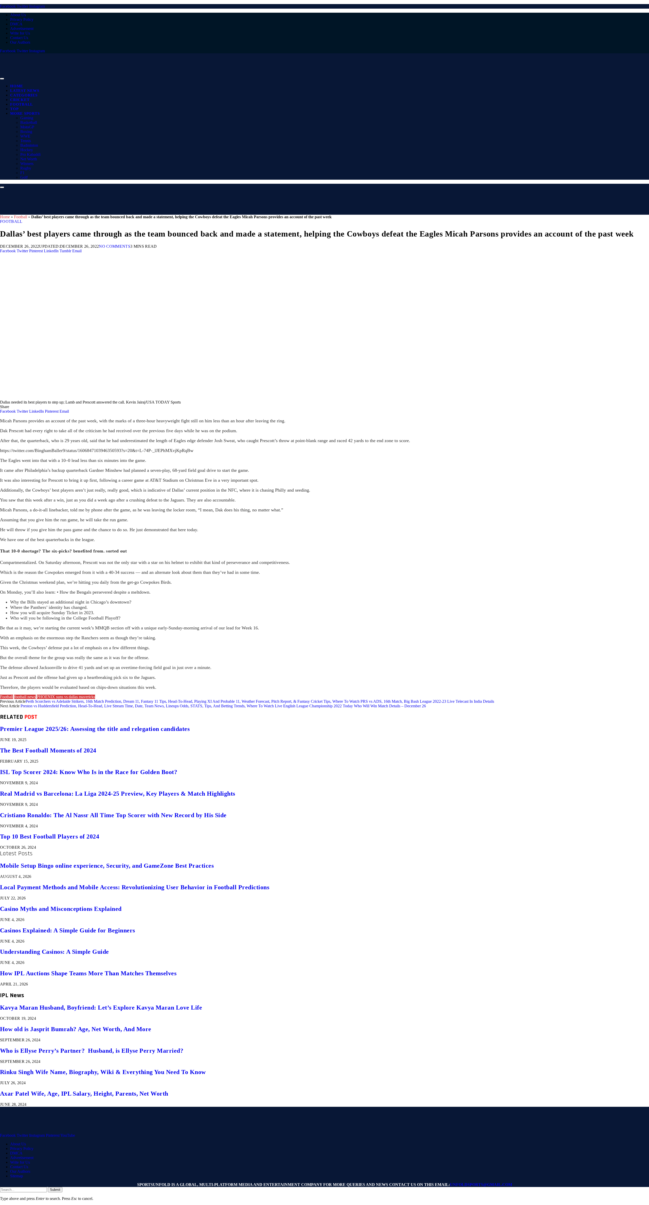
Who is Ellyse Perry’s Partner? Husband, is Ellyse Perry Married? (91, 1050)
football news (25, 697)
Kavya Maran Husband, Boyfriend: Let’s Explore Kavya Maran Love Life (101, 1007)
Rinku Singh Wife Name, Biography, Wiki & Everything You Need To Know (103, 1072)
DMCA (16, 24)
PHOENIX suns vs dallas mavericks (66, 697)
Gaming (26, 118)
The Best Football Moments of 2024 (48, 750)
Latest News (24, 91)
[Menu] (2, 78)
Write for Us (20, 33)
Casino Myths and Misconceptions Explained (61, 909)
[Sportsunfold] (132, 77)
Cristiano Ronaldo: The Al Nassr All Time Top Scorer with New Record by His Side (113, 815)
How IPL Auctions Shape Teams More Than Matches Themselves (88, 973)
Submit (55, 1190)
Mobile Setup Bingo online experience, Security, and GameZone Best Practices (107, 865)
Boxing (26, 131)
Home (16, 86)
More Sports (25, 113)
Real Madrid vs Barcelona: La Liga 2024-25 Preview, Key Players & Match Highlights (117, 793)
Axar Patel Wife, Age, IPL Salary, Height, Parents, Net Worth (84, 1093)
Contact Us (19, 38)
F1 (22, 173)
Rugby (25, 168)
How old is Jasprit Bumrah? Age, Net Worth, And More (75, 1029)
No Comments (114, 246)
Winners (26, 163)
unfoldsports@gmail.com (481, 1184)
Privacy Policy (21, 19)
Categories (24, 95)
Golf (24, 177)
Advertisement (21, 28)
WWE (25, 136)
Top (14, 109)
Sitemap (16, 1176)
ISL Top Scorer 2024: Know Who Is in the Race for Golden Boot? (88, 772)
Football (21, 104)
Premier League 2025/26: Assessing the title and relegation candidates (95, 729)
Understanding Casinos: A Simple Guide (54, 951)
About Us (18, 15)
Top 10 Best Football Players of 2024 (49, 836)
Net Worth (28, 159)
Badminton (29, 145)
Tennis (25, 141)
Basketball (28, 122)
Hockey (26, 150)
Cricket (19, 100)
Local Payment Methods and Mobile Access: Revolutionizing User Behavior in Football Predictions (134, 887)
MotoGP (27, 127)
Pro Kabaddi (30, 154)
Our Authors (20, 42)
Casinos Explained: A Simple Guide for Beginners (67, 930)
